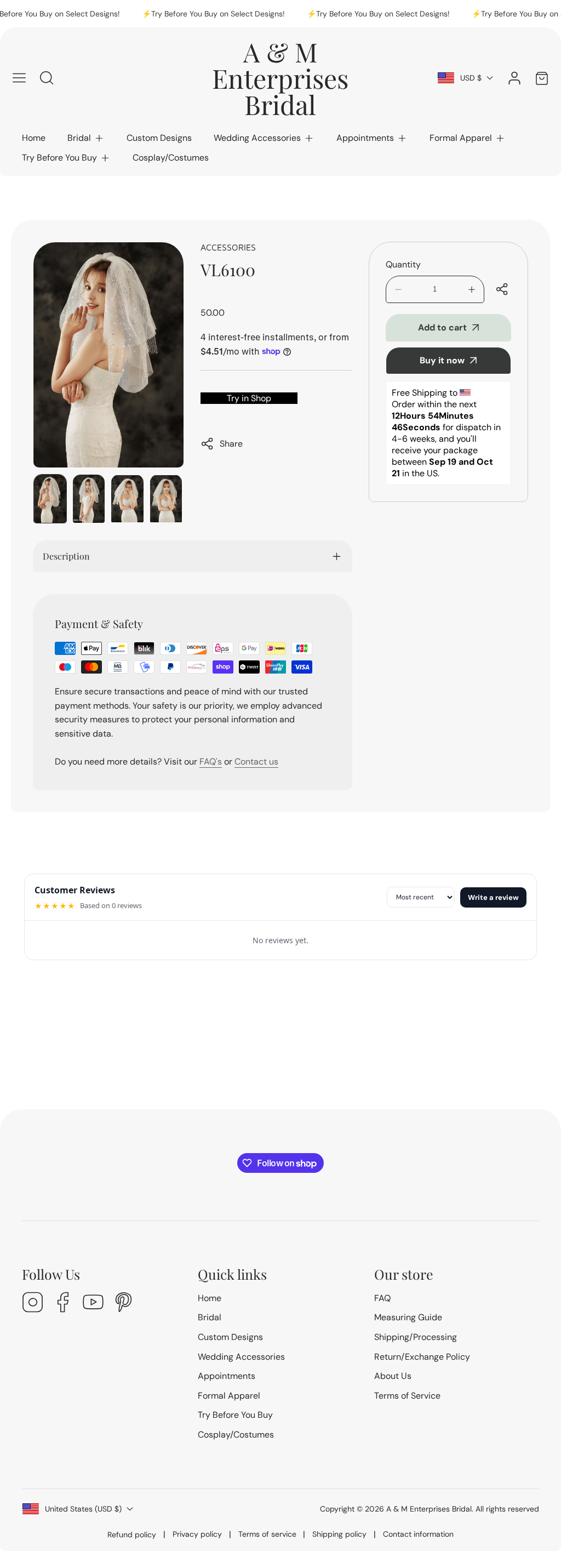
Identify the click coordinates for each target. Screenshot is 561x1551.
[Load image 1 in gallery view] (50, 498)
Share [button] (231, 443)
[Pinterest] (123, 1303)
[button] (86, 138)
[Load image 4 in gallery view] (166, 498)
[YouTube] (93, 1303)
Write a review (493, 897)
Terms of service (267, 1534)
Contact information (418, 1534)
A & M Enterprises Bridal (429, 1509)
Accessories (228, 247)
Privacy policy (197, 1534)
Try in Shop (249, 398)
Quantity (403, 264)
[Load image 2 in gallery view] (89, 498)
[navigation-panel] (19, 78)
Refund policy (131, 1534)
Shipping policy (339, 1534)
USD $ (471, 78)
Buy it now (442, 360)
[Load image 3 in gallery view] (127, 498)
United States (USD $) (83, 1509)
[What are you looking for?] (46, 78)
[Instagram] (33, 1303)
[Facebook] (63, 1303)
